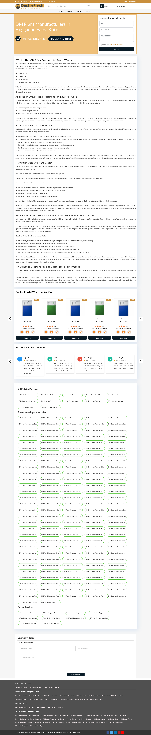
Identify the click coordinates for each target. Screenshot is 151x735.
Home (61, 11)
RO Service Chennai (107, 715)
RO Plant (31, 707)
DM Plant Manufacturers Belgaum (28, 424)
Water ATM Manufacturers (49, 407)
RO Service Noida (20, 719)
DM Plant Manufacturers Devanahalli (51, 516)
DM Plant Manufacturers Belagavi (95, 424)
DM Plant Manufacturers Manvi (73, 565)
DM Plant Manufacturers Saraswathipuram (117, 436)
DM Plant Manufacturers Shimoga (28, 479)
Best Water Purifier (21, 707)
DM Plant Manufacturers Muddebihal (95, 565)
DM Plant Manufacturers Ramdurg (117, 473)
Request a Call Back (60, 38)
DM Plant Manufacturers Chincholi (73, 510)
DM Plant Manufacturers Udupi (28, 442)
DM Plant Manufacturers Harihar (95, 528)
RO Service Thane (126, 719)
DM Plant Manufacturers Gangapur (117, 516)
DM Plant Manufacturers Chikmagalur (51, 455)
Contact (87, 11)
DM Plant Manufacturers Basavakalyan (95, 491)
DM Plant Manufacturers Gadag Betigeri (95, 516)
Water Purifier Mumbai (36, 696)
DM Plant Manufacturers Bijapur (117, 498)
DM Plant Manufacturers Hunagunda (95, 541)
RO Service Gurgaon (21, 715)
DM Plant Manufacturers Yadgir (51, 442)
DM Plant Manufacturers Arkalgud (95, 485)
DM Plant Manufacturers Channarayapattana (95, 504)
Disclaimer (76, 732)
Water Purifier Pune (117, 696)
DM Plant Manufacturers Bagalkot (117, 442)
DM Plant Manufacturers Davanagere (51, 424)
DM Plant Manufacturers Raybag (73, 577)
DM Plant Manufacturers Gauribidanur (51, 522)
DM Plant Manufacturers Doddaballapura (73, 516)
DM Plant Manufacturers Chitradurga (73, 455)
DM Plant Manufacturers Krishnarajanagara (51, 553)
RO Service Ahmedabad (92, 715)
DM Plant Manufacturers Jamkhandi (95, 430)
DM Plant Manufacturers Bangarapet (51, 491)
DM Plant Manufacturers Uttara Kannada (117, 479)
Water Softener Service (115, 395)
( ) (106, 6)
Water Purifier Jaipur (21, 699)
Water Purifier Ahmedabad (101, 696)
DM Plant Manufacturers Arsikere (73, 442)
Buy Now (27, 338)
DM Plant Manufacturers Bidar (117, 424)
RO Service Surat (63, 719)
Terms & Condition (47, 732)
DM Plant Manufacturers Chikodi (51, 510)
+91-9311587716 (22, 1)
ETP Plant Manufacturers (26, 407)
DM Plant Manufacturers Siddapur (73, 479)
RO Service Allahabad (116, 722)
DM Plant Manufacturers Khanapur (117, 547)
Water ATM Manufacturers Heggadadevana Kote (52, 623)
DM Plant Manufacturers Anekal (73, 485)
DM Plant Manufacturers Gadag (117, 455)
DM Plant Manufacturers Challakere (28, 504)
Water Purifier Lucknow (52, 699)
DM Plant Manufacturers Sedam (28, 584)
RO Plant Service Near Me (27, 401)
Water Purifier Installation (71, 395)
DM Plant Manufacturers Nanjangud (51, 436)
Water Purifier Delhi (21, 696)
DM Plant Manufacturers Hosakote (51, 541)
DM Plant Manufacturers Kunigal (117, 553)
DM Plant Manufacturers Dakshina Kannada (95, 455)
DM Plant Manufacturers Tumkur (95, 479)
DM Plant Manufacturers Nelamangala (51, 571)
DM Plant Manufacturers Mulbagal (28, 571)
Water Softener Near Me (93, 395)
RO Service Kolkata (120, 715)
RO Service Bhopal (45, 722)
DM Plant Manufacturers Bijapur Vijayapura (28, 430)
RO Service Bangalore (61, 715)
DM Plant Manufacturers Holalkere (73, 534)
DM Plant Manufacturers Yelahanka (28, 602)
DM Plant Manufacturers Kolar (73, 467)
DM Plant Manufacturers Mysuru (51, 473)
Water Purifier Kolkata (36, 699)
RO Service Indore (33, 722)
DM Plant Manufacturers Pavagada (95, 571)
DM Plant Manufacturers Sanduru (117, 577)
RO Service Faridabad (49, 719)
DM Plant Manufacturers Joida (117, 461)
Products (70, 11)
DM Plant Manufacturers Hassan (73, 461)
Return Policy (68, 732)
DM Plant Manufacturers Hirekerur (28, 534)
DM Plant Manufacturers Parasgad (73, 571)
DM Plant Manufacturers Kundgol (28, 473)
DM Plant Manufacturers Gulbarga (28, 461)
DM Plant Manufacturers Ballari (73, 424)
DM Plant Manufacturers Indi (117, 541)
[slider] (27, 326)
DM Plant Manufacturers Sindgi (117, 584)
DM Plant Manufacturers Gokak (73, 522)
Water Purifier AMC (47, 395)
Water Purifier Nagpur (81, 699)
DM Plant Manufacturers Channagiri (51, 504)
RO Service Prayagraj (21, 726)
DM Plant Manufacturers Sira (50, 590)
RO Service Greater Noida (73, 722)
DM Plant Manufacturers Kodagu (51, 467)
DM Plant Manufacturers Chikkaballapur (28, 455)
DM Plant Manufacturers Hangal (51, 528)
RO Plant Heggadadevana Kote (52, 613)
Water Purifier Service (25, 395)
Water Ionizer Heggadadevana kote (28, 618)
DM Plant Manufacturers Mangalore (117, 418)
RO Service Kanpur (113, 719)
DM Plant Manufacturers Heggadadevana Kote (117, 528)
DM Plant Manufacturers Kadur (50, 547)
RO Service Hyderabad (76, 715)
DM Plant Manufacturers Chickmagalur (117, 448)
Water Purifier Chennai (51, 696)
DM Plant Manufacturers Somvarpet (95, 590)
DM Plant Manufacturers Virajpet (117, 596)
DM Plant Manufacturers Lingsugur (51, 559)
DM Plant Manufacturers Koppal (117, 467)
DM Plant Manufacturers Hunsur (73, 430)
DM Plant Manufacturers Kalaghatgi (28, 467)
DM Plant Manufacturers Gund (117, 522)
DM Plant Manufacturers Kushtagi (28, 559)
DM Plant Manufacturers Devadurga (28, 516)
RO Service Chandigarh (37, 726)
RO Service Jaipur (86, 719)
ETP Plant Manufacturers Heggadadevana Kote (28, 623)
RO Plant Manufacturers (71, 401)
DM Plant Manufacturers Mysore (95, 418)
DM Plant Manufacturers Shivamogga (51, 479)
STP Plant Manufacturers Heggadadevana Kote (99, 618)
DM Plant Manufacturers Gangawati (28, 522)
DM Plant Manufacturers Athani (95, 442)
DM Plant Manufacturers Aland (50, 485)
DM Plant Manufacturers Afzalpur (28, 485)
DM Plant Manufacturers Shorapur (73, 584)
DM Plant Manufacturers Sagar (95, 436)
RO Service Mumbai (47, 715)
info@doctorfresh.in (37, 1)
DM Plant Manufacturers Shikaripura (51, 584)
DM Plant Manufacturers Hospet (51, 430)
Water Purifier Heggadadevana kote (99, 613)
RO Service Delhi (34, 715)
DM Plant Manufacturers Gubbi (95, 522)
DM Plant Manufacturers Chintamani (95, 510)
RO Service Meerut (89, 722)
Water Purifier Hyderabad (84, 696)
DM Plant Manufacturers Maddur (73, 559)
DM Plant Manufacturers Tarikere (51, 596)
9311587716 (51, 1)
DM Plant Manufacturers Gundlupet (28, 528)
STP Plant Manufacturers (115, 401)
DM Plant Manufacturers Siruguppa (73, 590)
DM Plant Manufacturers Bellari (28, 498)
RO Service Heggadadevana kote (28, 613)
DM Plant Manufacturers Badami (28, 491)
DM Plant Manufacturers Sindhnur (28, 590)
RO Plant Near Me (46, 401)
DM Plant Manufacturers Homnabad (95, 534)
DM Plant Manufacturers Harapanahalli (73, 528)
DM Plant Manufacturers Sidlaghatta (95, 584)
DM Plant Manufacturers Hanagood (51, 461)
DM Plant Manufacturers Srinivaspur (117, 590)
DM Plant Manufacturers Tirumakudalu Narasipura (28, 596)
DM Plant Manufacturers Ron (94, 577)
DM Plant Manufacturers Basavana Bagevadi (117, 491)
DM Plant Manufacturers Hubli (50, 418)
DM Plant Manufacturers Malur (50, 565)
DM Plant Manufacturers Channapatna (73, 504)
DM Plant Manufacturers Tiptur (95, 596)
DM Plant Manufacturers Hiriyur (51, 534)
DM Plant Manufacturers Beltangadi (51, 498)
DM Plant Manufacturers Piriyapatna (117, 571)
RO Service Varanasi (102, 722)
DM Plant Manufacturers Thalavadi (73, 596)
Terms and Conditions (116, 44)
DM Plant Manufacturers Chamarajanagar (95, 448)
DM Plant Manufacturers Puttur (28, 577)
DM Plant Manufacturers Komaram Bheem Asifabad (28, 553)
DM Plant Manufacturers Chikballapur (117, 504)
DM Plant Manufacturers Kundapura (95, 553)
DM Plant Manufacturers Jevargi (28, 547)
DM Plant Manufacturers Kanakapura (73, 547)
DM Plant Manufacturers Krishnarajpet (73, 553)
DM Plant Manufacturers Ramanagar (73, 473)
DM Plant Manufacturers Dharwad (73, 418)
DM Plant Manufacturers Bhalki (95, 498)
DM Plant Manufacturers (93, 401)
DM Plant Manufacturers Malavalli (28, 565)
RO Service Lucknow (100, 719)
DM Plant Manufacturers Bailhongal (28, 448)
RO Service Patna (20, 722)
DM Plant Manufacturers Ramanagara (95, 473)
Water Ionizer (51, 707)
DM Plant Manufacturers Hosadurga (28, 541)
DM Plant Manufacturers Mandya (28, 436)
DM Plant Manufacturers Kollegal (95, 467)
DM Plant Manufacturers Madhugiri (95, 559)
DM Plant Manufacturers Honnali (117, 534)
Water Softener (40, 707)
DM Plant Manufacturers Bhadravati (73, 498)
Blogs (79, 11)
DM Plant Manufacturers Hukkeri (73, 541)
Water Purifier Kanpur (66, 699)
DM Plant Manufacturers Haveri (95, 461)
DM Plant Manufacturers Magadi (117, 559)
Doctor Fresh (36, 732)
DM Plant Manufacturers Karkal (95, 547)
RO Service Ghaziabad (34, 719)
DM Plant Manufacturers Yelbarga (51, 602)
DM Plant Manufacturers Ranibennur (51, 577)
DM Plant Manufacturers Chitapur (117, 510)
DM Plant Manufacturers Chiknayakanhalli (28, 510)
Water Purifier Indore (96, 699)
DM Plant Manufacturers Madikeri (117, 430)
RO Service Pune (75, 719)
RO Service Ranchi (58, 722)
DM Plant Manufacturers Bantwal (73, 491)
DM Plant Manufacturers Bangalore (28, 418)
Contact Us (60, 707)
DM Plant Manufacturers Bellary (73, 448)
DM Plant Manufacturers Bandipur (51, 448)
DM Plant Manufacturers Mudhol (117, 565)
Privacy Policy (58, 732)
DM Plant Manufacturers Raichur (73, 436)
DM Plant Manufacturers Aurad (117, 485)
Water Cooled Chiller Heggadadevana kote (52, 618)
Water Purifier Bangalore (67, 696)
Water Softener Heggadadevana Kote (76, 613)
